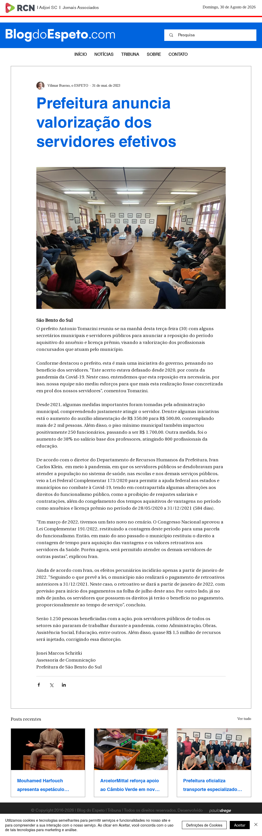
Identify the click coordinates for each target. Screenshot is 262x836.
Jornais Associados (81, 8)
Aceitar (239, 825)
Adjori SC (48, 8)
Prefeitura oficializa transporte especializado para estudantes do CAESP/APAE (210, 785)
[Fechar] (256, 825)
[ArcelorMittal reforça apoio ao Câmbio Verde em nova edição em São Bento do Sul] (131, 749)
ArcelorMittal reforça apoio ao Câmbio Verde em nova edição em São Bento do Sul (129, 785)
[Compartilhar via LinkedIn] (63, 684)
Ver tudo (244, 719)
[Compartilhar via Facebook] (38, 684)
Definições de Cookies (204, 825)
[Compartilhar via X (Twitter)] (51, 684)
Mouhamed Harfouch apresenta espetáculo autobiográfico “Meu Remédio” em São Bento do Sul (47, 785)
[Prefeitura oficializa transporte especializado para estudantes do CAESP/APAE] (214, 749)
